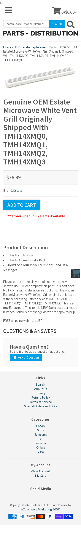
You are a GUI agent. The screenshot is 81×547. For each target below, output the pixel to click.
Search (40, 384)
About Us (40, 389)
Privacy (40, 393)
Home (7, 47)
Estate (17, 190)
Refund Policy (40, 397)
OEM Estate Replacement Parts (35, 47)
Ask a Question (28, 357)
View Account (40, 471)
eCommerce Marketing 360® (40, 509)
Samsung (40, 434)
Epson (40, 426)
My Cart (40, 475)
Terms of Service (40, 402)
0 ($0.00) (68, 12)
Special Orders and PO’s (40, 406)
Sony (40, 430)
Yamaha (40, 443)
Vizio (40, 452)
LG (40, 439)
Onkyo (40, 447)
